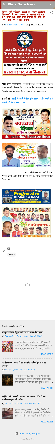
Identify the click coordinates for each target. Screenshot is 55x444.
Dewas (11, 254)
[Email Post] (8, 249)
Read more (47, 354)
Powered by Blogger (29, 434)
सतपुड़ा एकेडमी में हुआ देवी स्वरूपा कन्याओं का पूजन (22, 332)
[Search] (51, 5)
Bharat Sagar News (21, 4)
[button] (51, 13)
